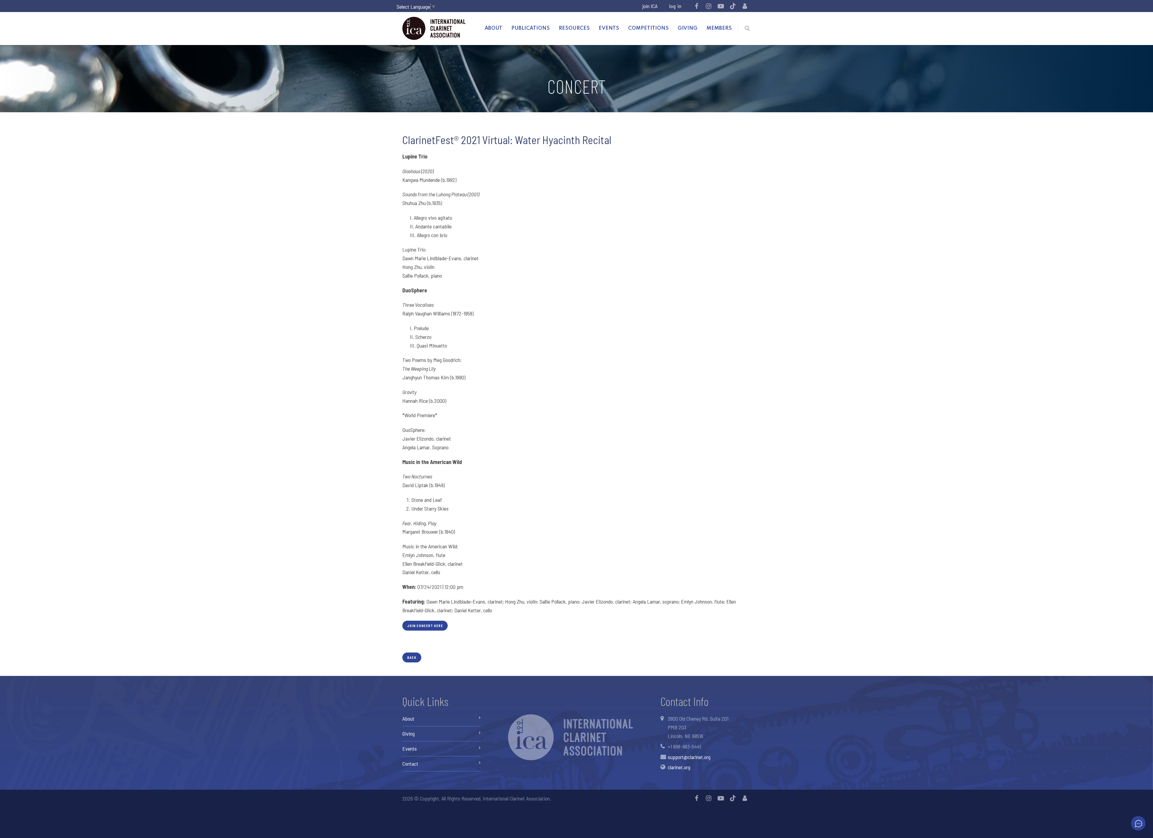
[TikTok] (733, 6)
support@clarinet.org (689, 757)
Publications (530, 28)
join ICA (650, 6)
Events (609, 28)
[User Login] (745, 6)
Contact (410, 763)
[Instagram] (709, 6)
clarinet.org (679, 767)
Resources (574, 28)
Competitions (648, 28)
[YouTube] (721, 6)
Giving (688, 28)
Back (411, 657)
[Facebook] (697, 6)
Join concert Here (425, 626)
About (493, 28)
